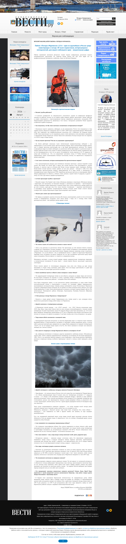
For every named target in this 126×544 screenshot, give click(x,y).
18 (13, 130)
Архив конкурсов (19, 81)
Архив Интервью (106, 136)
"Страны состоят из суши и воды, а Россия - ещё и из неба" (105, 206)
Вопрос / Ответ (60, 32)
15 (25, 127)
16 (28, 127)
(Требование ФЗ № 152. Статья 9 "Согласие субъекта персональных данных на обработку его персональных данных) (63, 537)
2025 (14, 112)
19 (16, 130)
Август (20, 114)
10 (11, 127)
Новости (28, 32)
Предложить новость (106, 21)
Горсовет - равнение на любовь (104, 250)
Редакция (94, 32)
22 (25, 130)
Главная (14, 32)
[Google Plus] (91, 495)
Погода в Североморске (84, 18)
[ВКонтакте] (87, 495)
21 (22, 130)
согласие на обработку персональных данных (96, 528)
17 (11, 130)
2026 (19, 111)
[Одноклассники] (89, 495)
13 (19, 127)
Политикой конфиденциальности (67, 528)
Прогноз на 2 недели (88, 19)
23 (28, 130)
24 (11, 133)
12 (16, 127)
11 (13, 127)
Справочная (79, 32)
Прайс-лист (110, 32)
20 (19, 130)
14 (22, 127)
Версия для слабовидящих (63, 36)
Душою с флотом (100, 221)
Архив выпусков (19, 175)
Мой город (42, 32)
